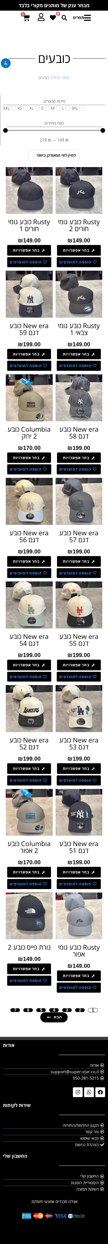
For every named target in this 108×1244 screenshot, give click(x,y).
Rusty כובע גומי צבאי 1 (79, 329)
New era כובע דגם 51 (78, 847)
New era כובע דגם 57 (78, 536)
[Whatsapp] (89, 1092)
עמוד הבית (61, 77)
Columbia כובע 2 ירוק (29, 432)
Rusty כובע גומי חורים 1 (29, 225)
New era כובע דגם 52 (29, 743)
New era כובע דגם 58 (78, 432)
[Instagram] (78, 1092)
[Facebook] (100, 1092)
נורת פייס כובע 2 (29, 947)
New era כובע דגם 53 (78, 743)
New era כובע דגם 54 (29, 640)
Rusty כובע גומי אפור (79, 950)
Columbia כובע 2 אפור (29, 847)
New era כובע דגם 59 (29, 329)
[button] (80, 18)
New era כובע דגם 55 (78, 640)
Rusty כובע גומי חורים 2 (79, 225)
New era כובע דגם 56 (29, 536)
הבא (58, 1017)
